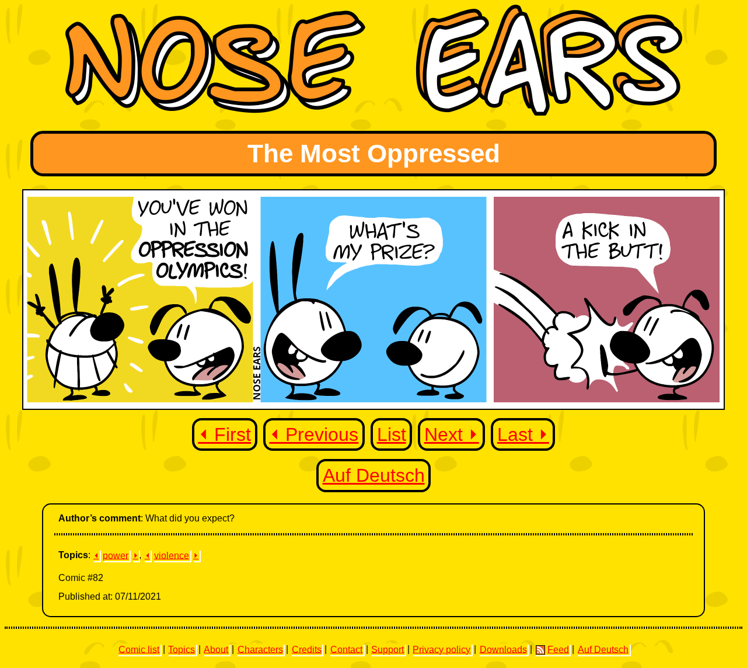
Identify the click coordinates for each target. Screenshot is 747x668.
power (115, 555)
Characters (260, 649)
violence (171, 555)
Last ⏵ (523, 434)
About (216, 649)
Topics (181, 649)
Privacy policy (441, 649)
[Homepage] (373, 112)
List (391, 434)
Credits (307, 649)
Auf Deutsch (374, 475)
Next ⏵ (451, 434)
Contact (346, 649)
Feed (558, 649)
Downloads (503, 649)
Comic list (138, 649)
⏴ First (224, 434)
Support (387, 649)
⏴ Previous (313, 434)
